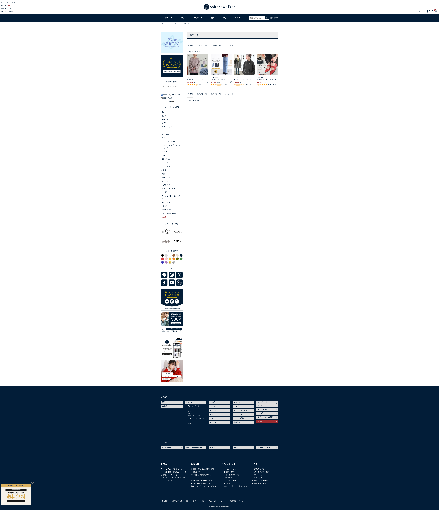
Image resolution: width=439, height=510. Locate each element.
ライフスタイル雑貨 (169, 213)
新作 (213, 18)
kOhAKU (213, 447)
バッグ (164, 192)
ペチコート (166, 163)
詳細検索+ (274, 18)
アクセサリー (167, 185)
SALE (164, 217)
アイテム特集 (239, 418)
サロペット (166, 177)
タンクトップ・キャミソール (172, 146)
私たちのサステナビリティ (218, 501)
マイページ (258, 475)
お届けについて (230, 472)
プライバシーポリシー (198, 501)
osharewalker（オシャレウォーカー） (171, 23)
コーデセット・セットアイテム (172, 197)
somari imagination (194, 447)
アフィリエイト (244, 501)
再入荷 (164, 116)
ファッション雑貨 (168, 188)
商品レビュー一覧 (261, 480)
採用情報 (233, 501)
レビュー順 (229, 45)
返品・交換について (231, 475)
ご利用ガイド (203, 486)
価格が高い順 (216, 45)
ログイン (422, 11)
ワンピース (166, 159)
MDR (236, 447)
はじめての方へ (230, 469)
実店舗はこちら (260, 483)
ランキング (199, 18)
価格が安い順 (202, 45)
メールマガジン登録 (261, 472)
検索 (267, 18)
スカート (165, 174)
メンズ (164, 206)
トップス (165, 119)
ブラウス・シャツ (170, 141)
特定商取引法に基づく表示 (179, 501)
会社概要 (165, 501)
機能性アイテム (239, 422)
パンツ (164, 170)
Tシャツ (167, 123)
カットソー (168, 127)
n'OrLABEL (166, 447)
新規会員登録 (259, 469)
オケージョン (167, 202)
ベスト (166, 152)
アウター (165, 155)
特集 (224, 18)
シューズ (165, 181)
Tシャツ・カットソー (195, 406)
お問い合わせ (229, 483)
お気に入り (258, 478)
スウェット (168, 134)
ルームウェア (167, 210)
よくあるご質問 (230, 480)
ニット (166, 130)
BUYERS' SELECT (265, 447)
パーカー (167, 138)
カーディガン (167, 166)
